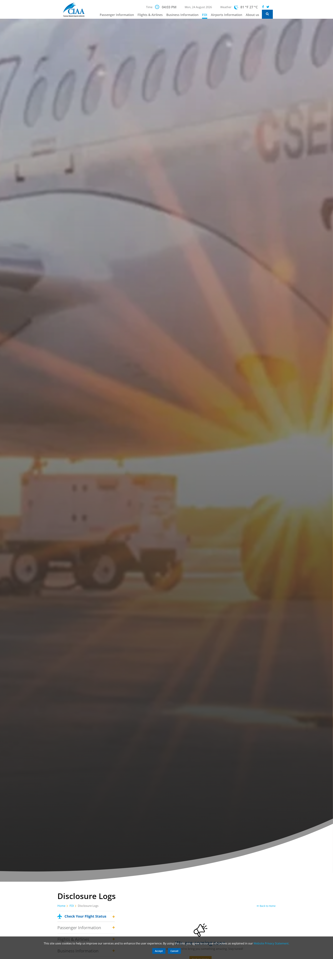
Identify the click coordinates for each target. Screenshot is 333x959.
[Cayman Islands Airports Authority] (76, 10)
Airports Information (226, 14)
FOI (204, 14)
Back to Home (267, 906)
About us (252, 14)
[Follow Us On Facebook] (263, 7)
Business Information (182, 14)
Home (61, 905)
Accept (159, 951)
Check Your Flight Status (85, 916)
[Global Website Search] (267, 14)
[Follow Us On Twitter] (267, 7)
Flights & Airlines (150, 14)
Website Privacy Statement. (271, 943)
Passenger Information (117, 14)
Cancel (174, 951)
